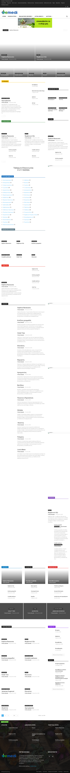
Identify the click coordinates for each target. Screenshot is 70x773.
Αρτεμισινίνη (21, 372)
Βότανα (44, 73)
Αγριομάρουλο (6, 100)
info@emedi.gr (33, 766)
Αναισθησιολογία (5, 705)
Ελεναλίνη (20, 346)
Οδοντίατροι (27, 202)
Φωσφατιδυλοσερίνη (58, 591)
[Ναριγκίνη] (9, 364)
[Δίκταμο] (28, 104)
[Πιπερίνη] (9, 441)
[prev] (64, 30)
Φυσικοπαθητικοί (7, 219)
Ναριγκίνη (20, 360)
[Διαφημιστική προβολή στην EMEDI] (28, 735)
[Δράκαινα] (28, 98)
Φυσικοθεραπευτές (28, 217)
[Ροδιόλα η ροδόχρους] (50, 587)
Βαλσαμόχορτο (51, 99)
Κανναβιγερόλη (58, 648)
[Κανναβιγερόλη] (51, 650)
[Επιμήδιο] (27, 598)
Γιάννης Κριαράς (5, 102)
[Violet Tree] (35, 69)
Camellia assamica (54, 581)
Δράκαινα (34, 96)
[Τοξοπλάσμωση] (28, 741)
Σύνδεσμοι (60, 771)
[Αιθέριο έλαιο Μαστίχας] (63, 105)
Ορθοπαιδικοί (6, 204)
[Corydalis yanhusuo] (21, 69)
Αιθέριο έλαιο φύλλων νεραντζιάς (52, 110)
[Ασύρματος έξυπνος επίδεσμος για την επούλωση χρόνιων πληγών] (51, 677)
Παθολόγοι (26, 207)
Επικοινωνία (66, 771)
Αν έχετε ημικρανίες (60, 663)
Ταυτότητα (45, 771)
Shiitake (20, 410)
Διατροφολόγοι (27, 190)
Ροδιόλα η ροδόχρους (58, 585)
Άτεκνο (33, 727)
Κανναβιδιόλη (58, 642)
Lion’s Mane (21, 449)
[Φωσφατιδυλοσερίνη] (50, 592)
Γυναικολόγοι (27, 187)
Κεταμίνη (57, 630)
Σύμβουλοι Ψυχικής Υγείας (30, 214)
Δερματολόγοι (6, 190)
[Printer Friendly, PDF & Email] (4, 721)
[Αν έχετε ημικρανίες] (51, 665)
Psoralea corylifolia (31, 581)
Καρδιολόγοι (6, 197)
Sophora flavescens (13, 30)
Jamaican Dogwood (8, 691)
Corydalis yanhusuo (36, 149)
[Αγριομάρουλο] (12, 91)
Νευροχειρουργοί (7, 202)
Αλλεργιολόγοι (6, 182)
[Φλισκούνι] (49, 69)
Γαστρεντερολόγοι (7, 185)
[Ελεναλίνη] (9, 350)
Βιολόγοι (26, 182)
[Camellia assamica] (58, 577)
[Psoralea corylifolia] (35, 577)
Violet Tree (11, 155)
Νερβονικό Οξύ (30, 136)
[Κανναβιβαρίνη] (28, 86)
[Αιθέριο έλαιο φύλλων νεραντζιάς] (53, 105)
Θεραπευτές (27, 192)
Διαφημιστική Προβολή (52, 771)
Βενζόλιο (20, 385)
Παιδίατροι (26, 209)
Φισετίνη (61, 99)
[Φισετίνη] (63, 95)
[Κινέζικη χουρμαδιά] (7, 69)
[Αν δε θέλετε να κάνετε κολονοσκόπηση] (51, 671)
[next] (66, 30)
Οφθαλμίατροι (6, 207)
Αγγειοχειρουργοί (7, 180)
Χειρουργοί (26, 219)
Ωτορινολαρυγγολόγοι (8, 224)
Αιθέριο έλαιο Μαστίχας (62, 110)
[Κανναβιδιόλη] (51, 644)
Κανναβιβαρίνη (35, 84)
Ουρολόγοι (26, 204)
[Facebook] (66, 7)
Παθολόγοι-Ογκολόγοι (8, 209)
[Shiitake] (9, 414)
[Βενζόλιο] (9, 389)
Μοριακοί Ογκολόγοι (8, 200)
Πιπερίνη (20, 437)
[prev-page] (2, 116)
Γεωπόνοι (26, 185)
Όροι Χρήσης (39, 771)
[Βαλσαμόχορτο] (53, 95)
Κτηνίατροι (26, 197)
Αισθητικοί (26, 180)
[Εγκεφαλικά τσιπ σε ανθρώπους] (51, 684)
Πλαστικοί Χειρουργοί (8, 212)
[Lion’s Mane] (9, 453)
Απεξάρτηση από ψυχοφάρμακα (61, 596)
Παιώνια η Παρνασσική (25, 398)
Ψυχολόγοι (26, 222)
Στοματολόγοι (6, 214)
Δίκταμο (33, 103)
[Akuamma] (12, 701)
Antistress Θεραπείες (18, 73)
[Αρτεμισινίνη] (9, 376)
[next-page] (4, 116)
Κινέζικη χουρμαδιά (12, 149)
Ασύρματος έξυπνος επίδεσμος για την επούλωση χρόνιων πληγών (61, 677)
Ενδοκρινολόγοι (7, 192)
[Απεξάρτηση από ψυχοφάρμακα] (50, 598)
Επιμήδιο (33, 596)
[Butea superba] (27, 587)
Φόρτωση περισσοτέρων (58, 654)
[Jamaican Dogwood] (63, 69)
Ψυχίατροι (5, 222)
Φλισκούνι (34, 155)
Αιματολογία (3, 73)
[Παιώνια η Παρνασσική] (9, 402)
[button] (66, 16)
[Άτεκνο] (28, 729)
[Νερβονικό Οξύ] (52, 47)
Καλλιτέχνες (27, 195)
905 (14, 715)
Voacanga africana (35, 591)
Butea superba (34, 585)
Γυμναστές (5, 187)
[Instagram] (67, 7)
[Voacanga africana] (27, 592)
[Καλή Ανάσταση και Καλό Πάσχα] (28, 92)
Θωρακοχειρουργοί (7, 195)
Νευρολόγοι (27, 200)
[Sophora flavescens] (17, 47)
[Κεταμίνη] (51, 632)
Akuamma (5, 708)
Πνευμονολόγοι (28, 212)
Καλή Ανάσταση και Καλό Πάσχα (38, 90)
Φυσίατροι (5, 217)
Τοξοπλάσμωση (35, 740)
